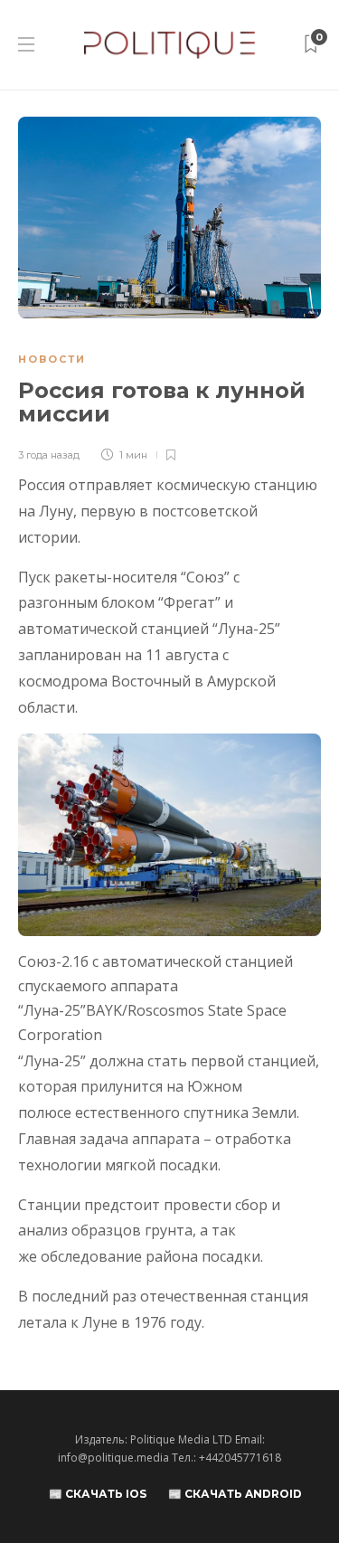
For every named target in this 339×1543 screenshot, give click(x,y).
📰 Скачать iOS (97, 1493)
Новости (52, 359)
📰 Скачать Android (235, 1493)
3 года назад (49, 455)
